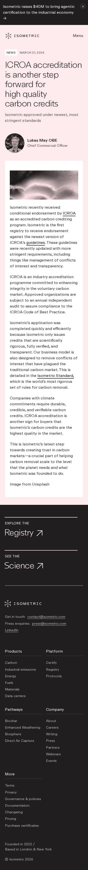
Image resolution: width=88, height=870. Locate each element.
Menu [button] (78, 36)
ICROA (69, 213)
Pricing (10, 819)
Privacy (11, 792)
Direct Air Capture (19, 741)
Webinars (53, 754)
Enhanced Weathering (22, 727)
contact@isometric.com (46, 617)
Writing (51, 734)
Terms (9, 785)
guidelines (35, 243)
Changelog (14, 812)
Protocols (54, 676)
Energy (10, 676)
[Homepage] (27, 36)
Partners (53, 747)
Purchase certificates (22, 825)
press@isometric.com (49, 623)
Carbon (11, 663)
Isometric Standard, (55, 376)
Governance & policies (23, 799)
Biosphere (13, 734)
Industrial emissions (20, 669)
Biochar (11, 721)
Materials (12, 689)
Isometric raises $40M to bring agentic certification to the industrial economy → (39, 12)
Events (51, 761)
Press (50, 741)
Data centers (15, 696)
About (51, 721)
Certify (51, 663)
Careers (52, 727)
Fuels (9, 683)
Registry (52, 669)
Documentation (17, 805)
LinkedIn (11, 630)
